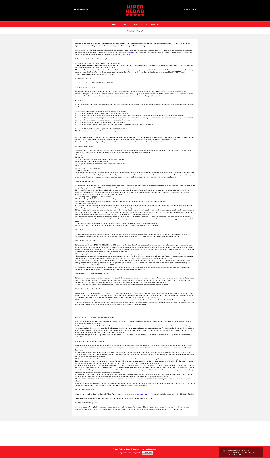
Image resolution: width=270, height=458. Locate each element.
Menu (125, 24)
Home (113, 24)
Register (194, 9)
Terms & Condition (133, 449)
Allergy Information (149, 449)
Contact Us (154, 24)
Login (186, 9)
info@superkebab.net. (143, 394)
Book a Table (138, 24)
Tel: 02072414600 (80, 9)
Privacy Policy (118, 449)
